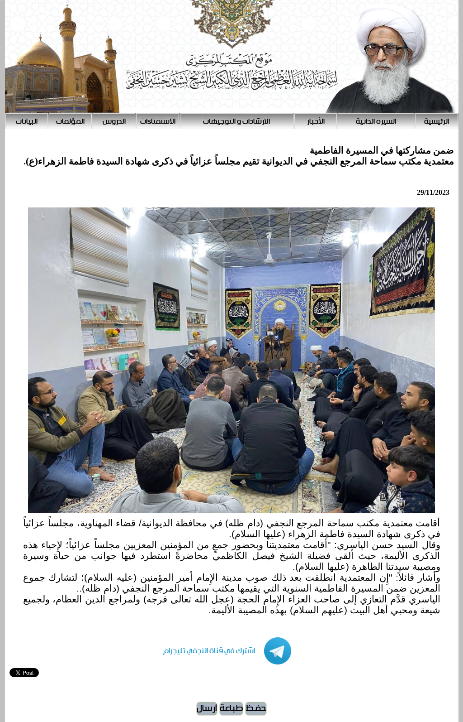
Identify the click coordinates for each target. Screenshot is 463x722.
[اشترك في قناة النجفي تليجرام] (218, 662)
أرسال (207, 708)
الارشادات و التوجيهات (236, 121)
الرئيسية (436, 121)
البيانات (27, 121)
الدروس (114, 121)
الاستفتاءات (157, 121)
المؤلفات (70, 121)
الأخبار (316, 121)
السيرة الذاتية (376, 121)
